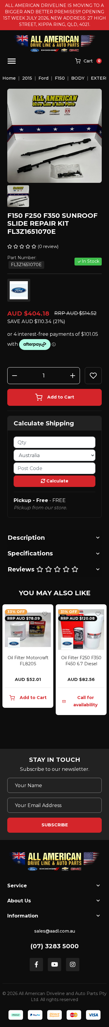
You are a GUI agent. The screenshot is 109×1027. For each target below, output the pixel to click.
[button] (93, 375)
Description (26, 537)
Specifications (30, 553)
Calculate (56, 481)
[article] (27, 657)
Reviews (22, 569)
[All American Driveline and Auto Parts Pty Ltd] (54, 43)
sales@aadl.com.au (54, 931)
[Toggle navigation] (11, 61)
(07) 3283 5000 (55, 946)
